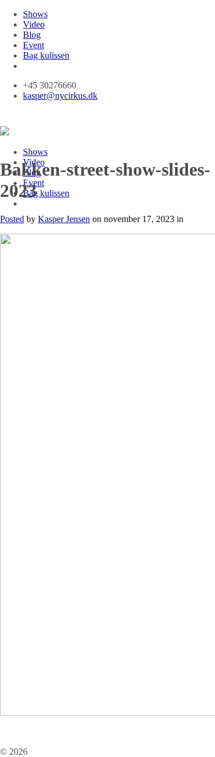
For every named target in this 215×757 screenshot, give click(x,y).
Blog (32, 35)
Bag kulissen (46, 55)
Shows (35, 14)
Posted (12, 219)
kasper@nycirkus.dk (60, 95)
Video (34, 24)
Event (33, 45)
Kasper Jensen (64, 219)
